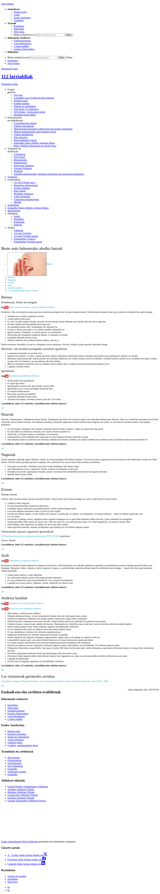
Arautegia (12, 177)
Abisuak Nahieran (23, 168)
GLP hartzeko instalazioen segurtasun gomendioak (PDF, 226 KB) (30, 536)
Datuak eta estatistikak (25, 106)
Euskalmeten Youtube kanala (28, 241)
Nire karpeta (14, 63)
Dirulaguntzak (15, 760)
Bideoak (18, 224)
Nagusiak (12, 280)
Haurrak (11, 277)
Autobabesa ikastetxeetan (26, 199)
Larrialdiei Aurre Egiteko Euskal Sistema (34, 98)
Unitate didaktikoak (23, 134)
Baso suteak (20, 191)
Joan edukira (7, 4)
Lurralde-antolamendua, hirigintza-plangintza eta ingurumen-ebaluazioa (49, 174)
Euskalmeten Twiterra (24, 239)
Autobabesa (19, 154)
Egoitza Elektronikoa (24, 49)
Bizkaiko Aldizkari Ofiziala (21, 792)
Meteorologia (20, 160)
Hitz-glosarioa (21, 137)
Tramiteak (19, 20)
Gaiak (17, 14)
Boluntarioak (14, 210)
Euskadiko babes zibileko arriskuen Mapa (34, 143)
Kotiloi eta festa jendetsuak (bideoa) (25, 608)
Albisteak (18, 230)
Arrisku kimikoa (22, 188)
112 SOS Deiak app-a (24, 182)
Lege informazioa (16, 716)
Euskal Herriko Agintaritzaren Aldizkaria (28, 786)
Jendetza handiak (15, 288)
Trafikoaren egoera (17, 771)
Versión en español (17, 876)
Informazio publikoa (24, 165)
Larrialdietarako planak (25, 123)
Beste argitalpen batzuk (25, 140)
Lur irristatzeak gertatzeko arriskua (23, 290)
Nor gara (18, 95)
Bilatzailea (19, 29)
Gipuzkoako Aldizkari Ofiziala (23, 795)
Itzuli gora (13, 882)
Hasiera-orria (20, 12)
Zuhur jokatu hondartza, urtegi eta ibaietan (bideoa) (32, 307)
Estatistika (13, 774)
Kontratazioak (14, 763)
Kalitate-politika (22, 103)
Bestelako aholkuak (23, 193)
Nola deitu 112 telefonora (26, 109)
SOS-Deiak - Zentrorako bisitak (29, 112)
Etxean (11, 282)
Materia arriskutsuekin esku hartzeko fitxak (35, 131)
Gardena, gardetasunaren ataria (23, 745)
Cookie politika (21, 46)
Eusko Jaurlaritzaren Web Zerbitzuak (19, 841)
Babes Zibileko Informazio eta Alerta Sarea (35, 145)
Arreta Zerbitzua (16, 739)
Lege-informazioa (22, 43)
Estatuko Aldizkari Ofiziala (21, 798)
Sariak (17, 216)
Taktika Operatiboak (24, 126)
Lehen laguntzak (22, 196)
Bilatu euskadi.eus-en (24, 34)
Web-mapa (19, 31)
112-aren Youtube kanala (26, 236)
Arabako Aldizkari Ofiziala (21, 789)
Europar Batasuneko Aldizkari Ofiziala (27, 800)
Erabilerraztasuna (22, 40)
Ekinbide (18, 171)
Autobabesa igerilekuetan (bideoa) (24, 376)
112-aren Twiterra (22, 233)
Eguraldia (12, 769)
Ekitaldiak (19, 219)
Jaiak (10, 285)
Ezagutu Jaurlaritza (17, 734)
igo (2, 407)
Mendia (17, 202)
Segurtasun (9, 84)
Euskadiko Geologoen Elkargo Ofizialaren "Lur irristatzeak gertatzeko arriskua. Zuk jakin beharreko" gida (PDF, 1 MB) (54, 681)
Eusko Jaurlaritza (22, 17)
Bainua (50, 264)
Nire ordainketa (15, 766)
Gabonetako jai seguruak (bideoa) (24, 560)
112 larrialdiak (17, 76)
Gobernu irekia (15, 742)
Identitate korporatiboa (25, 114)
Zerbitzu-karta (21, 100)
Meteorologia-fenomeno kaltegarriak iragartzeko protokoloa (43, 129)
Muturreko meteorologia (26, 185)
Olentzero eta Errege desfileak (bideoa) (26, 603)
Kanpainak (19, 222)
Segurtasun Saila (9, 68)
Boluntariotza (20, 162)
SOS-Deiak (19, 157)
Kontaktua (19, 26)
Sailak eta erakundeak (18, 737)
